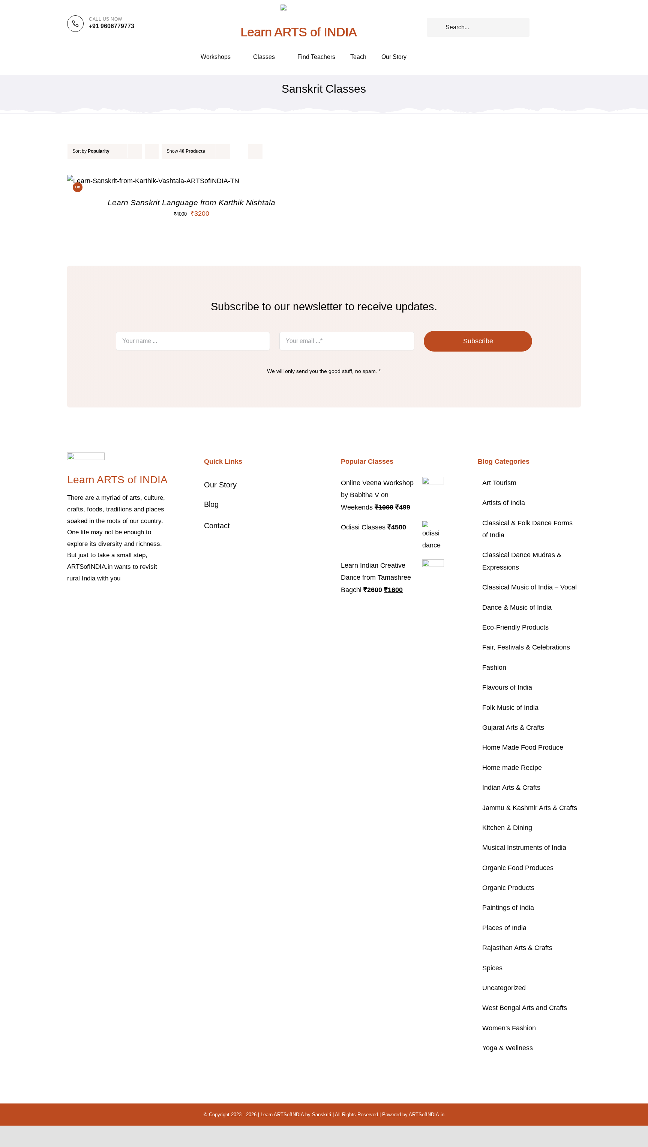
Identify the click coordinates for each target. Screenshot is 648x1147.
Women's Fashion (509, 1028)
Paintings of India (508, 907)
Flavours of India (507, 687)
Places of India (504, 928)
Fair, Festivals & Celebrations (526, 647)
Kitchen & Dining (507, 827)
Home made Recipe (512, 767)
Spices (492, 968)
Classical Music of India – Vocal (529, 587)
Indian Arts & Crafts (511, 787)
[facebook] (69, 601)
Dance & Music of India (517, 607)
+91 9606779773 (111, 26)
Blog (211, 504)
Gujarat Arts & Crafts (513, 727)
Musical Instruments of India (524, 847)
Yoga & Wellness (507, 1048)
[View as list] (255, 151)
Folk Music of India (510, 707)
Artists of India (503, 503)
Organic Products (508, 887)
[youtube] (117, 601)
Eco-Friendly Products (515, 627)
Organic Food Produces (518, 868)
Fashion (494, 667)
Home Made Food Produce (522, 747)
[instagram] (93, 601)
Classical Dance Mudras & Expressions (521, 561)
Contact (217, 526)
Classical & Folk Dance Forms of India (527, 529)
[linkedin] (129, 601)
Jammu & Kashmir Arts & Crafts (529, 808)
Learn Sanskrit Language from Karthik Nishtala (191, 202)
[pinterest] (105, 601)
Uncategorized (504, 988)
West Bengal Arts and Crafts (524, 1008)
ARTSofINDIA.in (426, 1114)
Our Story (220, 485)
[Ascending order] (151, 151)
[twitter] (81, 601)
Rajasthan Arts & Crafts (517, 948)
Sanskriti (321, 1114)
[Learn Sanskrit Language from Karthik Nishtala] (153, 181)
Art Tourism (499, 483)
